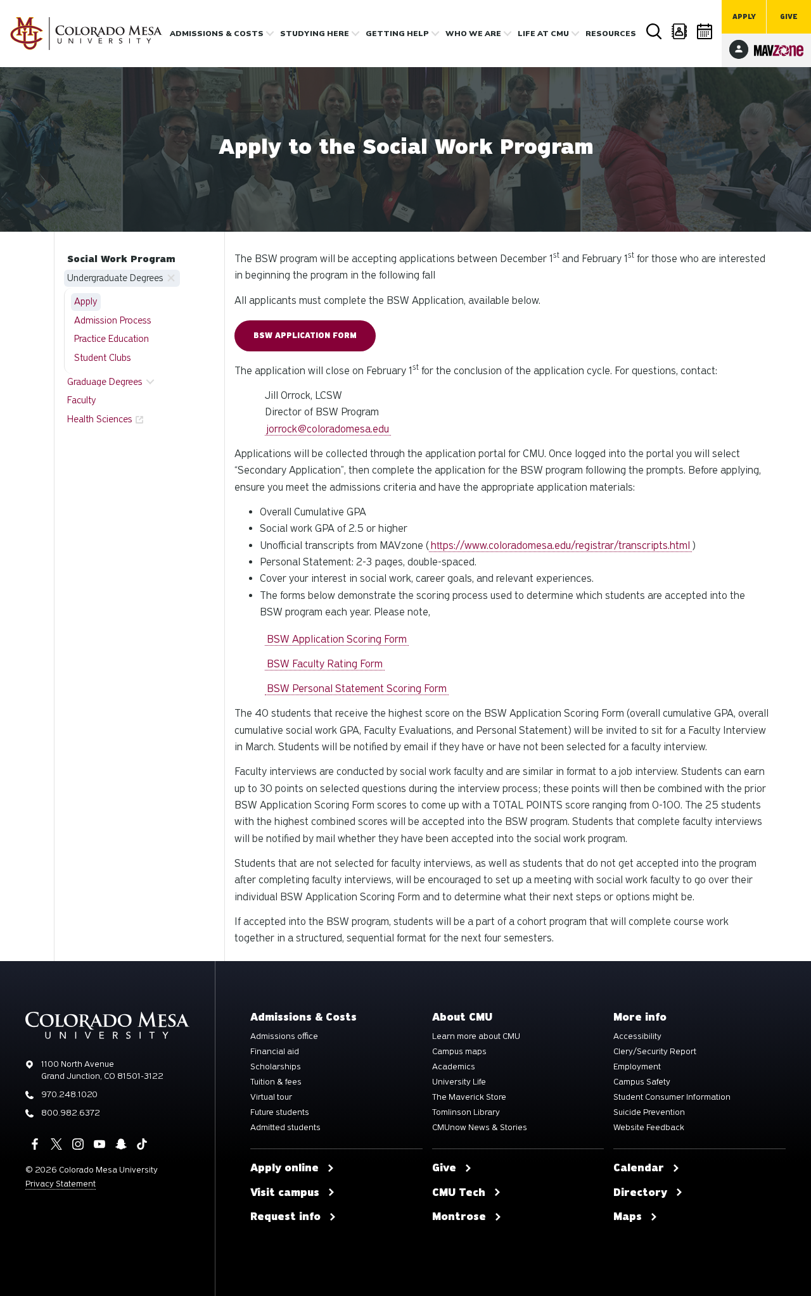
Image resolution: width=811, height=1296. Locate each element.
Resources (610, 33)
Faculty (81, 400)
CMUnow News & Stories (479, 1128)
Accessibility (637, 1036)
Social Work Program (121, 259)
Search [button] (654, 31)
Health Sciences (99, 419)
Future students (279, 1112)
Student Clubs (102, 357)
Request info (285, 1217)
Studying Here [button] (314, 33)
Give (789, 17)
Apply (744, 17)
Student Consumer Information (672, 1097)
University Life (459, 1082)
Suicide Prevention (649, 1112)
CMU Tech (458, 1192)
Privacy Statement (60, 1183)
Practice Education (111, 338)
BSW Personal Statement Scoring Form (357, 689)
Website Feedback (648, 1128)
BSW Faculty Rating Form (325, 664)
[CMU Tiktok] (142, 1144)
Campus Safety (641, 1082)
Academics (453, 1067)
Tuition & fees (276, 1082)
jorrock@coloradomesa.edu (328, 429)
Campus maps (459, 1052)
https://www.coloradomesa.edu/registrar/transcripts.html (560, 545)
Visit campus (284, 1192)
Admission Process (112, 320)
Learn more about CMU (476, 1036)
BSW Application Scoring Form (337, 639)
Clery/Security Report (654, 1052)
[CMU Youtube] (99, 1144)
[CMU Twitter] (56, 1144)
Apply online (284, 1168)
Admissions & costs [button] (217, 33)
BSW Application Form (305, 335)
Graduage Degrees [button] (105, 381)
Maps (627, 1217)
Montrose (459, 1217)
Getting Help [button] (397, 33)
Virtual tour (271, 1097)
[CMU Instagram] (78, 1144)
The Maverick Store (469, 1097)
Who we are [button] (473, 33)
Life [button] (543, 33)
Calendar (704, 31)
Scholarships (275, 1067)
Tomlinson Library (466, 1112)
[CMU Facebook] (35, 1144)
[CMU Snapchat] (121, 1144)
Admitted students (285, 1128)
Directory (679, 31)
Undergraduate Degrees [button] (115, 278)
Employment (637, 1067)
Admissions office (284, 1036)
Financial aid (274, 1052)
